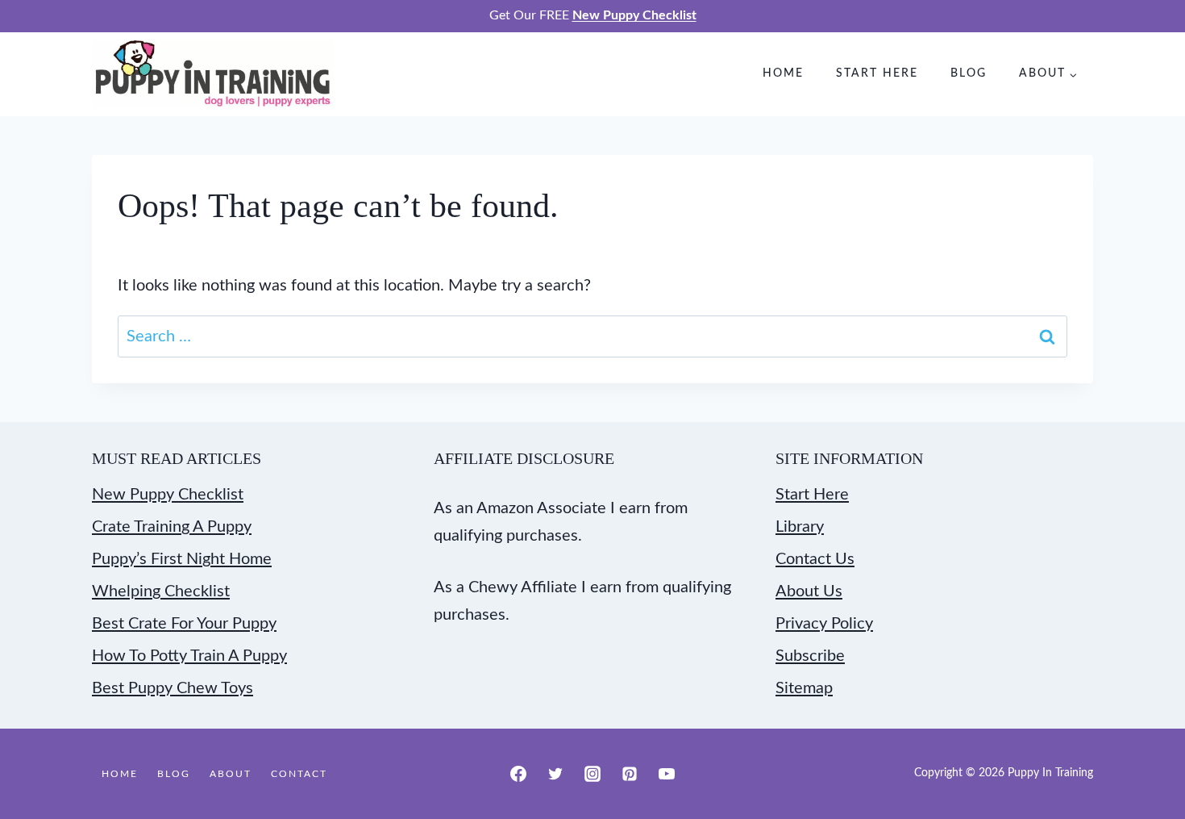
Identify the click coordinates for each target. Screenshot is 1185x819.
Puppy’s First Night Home (182, 559)
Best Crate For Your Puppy (184, 624)
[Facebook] (518, 774)
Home (783, 73)
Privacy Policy (824, 624)
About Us (808, 591)
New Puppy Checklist (167, 495)
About (231, 774)
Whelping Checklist (161, 591)
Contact (299, 774)
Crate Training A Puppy (172, 527)
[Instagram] (592, 774)
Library (799, 527)
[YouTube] (667, 774)
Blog (968, 73)
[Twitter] (555, 774)
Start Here (877, 73)
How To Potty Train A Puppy (189, 656)
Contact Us (814, 559)
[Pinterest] (629, 774)
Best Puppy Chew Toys (172, 688)
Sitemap (804, 688)
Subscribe (810, 656)
